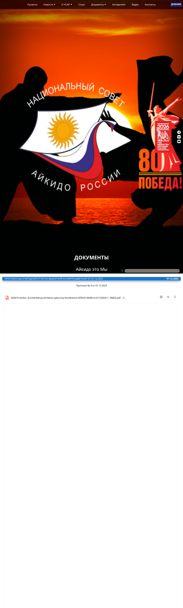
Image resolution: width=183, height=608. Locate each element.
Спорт (81, 4)
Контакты (150, 4)
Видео (135, 4)
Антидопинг (119, 4)
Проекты (32, 4)
